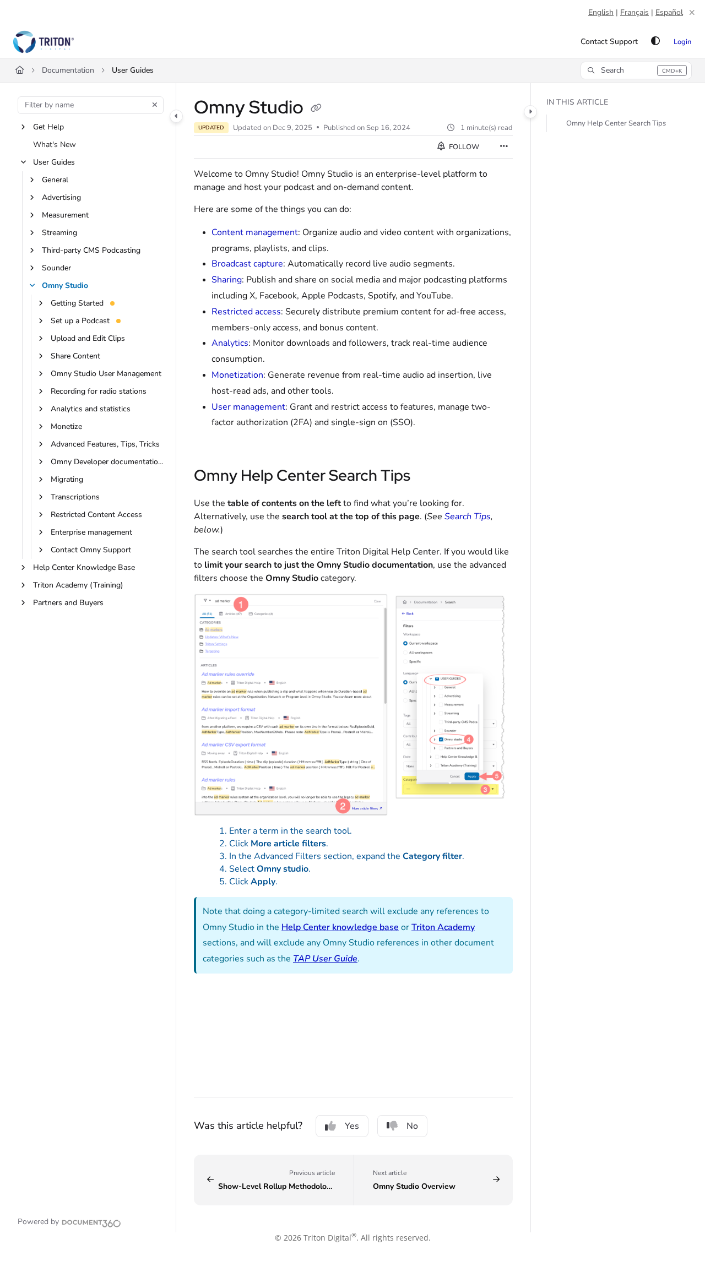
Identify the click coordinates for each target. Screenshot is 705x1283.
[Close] (691, 12)
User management (248, 407)
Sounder (56, 268)
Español (669, 12)
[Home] (43, 42)
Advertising (61, 197)
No (412, 1126)
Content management (255, 232)
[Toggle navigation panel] (176, 116)
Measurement (65, 215)
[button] (636, 70)
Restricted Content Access (96, 514)
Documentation (68, 70)
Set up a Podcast (80, 321)
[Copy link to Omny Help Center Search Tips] (428, 477)
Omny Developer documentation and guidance (108, 461)
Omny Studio (65, 285)
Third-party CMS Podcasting (91, 250)
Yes (352, 1126)
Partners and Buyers (68, 602)
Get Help (48, 127)
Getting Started (77, 303)
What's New (54, 144)
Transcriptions (75, 497)
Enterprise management (91, 532)
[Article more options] (504, 147)
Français (634, 12)
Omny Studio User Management (106, 373)
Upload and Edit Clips (88, 338)
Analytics (230, 343)
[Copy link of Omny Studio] (316, 108)
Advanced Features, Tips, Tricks (105, 444)
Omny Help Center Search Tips (616, 123)
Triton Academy (443, 927)
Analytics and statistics (91, 409)
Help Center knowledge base (340, 927)
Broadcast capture (247, 264)
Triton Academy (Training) (78, 585)
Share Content (75, 356)
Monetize (66, 426)
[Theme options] (655, 42)
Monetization (237, 375)
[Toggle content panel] (530, 111)
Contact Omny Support (91, 550)
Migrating (67, 479)
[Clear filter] (155, 105)
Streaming (59, 232)
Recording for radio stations (99, 391)
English (601, 12)
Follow (463, 147)
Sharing (227, 280)
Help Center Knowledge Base (84, 567)
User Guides (133, 70)
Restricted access (246, 312)
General (55, 180)
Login (682, 42)
